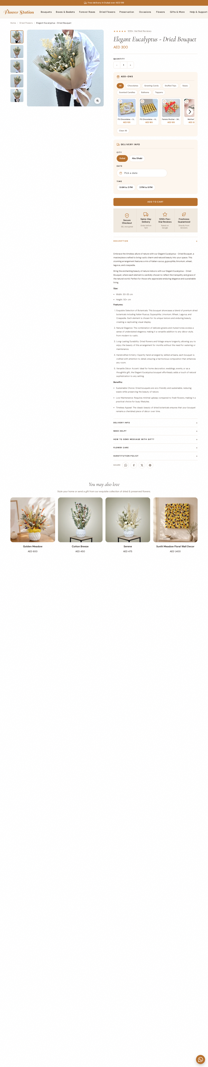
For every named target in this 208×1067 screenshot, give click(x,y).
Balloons (145, 92)
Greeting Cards (151, 85)
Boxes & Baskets (65, 11)
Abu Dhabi (137, 158)
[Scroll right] (190, 112)
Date (119, 166)
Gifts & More (177, 11)
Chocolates (133, 85)
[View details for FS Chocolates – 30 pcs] (120, 101)
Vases (185, 85)
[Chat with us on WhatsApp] (200, 1059)
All (120, 85)
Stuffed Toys (170, 85)
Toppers (159, 92)
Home (13, 23)
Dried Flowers (107, 11)
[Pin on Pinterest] (150, 465)
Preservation (126, 11)
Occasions (145, 11)
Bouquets (46, 11)
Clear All (123, 130)
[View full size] (97, 100)
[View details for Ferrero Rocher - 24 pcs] (164, 101)
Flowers (160, 11)
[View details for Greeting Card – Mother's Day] (187, 101)
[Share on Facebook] (133, 465)
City (119, 152)
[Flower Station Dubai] (18, 11)
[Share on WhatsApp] (125, 465)
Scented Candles (127, 92)
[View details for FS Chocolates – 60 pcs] (142, 101)
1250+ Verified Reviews (139, 31)
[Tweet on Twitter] (142, 465)
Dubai (122, 158)
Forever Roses (87, 11)
